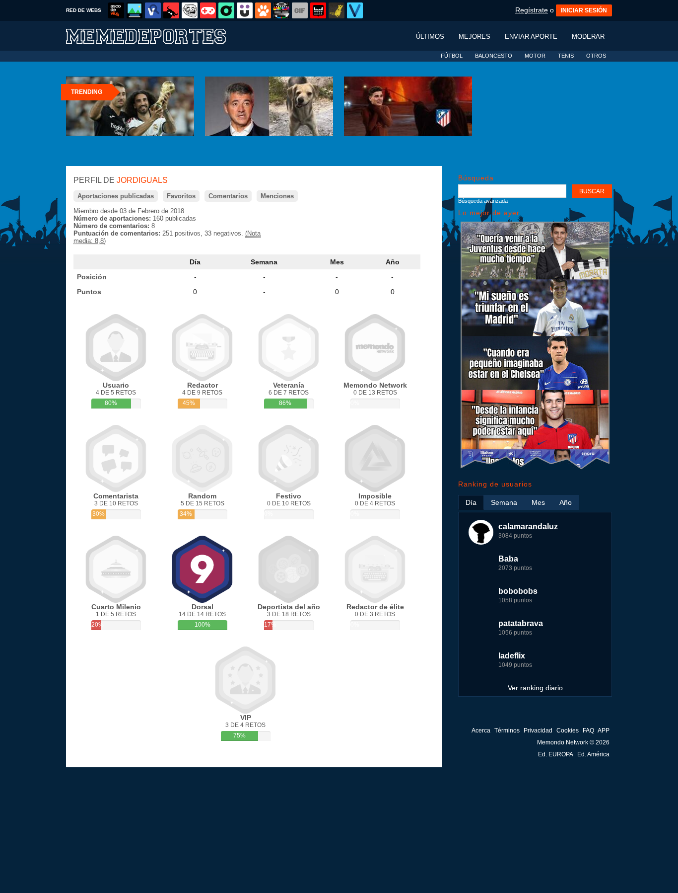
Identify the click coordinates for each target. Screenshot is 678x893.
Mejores (474, 36)
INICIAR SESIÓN (584, 10)
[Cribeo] (226, 10)
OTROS (596, 56)
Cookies (567, 730)
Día (195, 262)
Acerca (481, 730)
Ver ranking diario (535, 688)
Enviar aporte (531, 36)
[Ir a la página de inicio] (155, 35)
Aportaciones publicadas (115, 196)
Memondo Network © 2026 (573, 742)
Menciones (277, 196)
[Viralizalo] (355, 10)
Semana (264, 262)
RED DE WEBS (83, 10)
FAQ (588, 730)
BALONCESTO (493, 56)
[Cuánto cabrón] (190, 10)
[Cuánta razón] (134, 10)
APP (604, 730)
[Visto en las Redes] (153, 10)
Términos (507, 730)
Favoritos (181, 196)
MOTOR (535, 56)
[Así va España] (171, 10)
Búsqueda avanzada (483, 201)
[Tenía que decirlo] (318, 10)
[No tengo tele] (281, 10)
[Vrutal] (208, 10)
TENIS (566, 56)
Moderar (588, 36)
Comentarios (228, 196)
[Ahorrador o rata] (336, 10)
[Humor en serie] (245, 10)
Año (393, 262)
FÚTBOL (452, 56)
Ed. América (593, 754)
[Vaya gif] (300, 10)
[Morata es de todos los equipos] (535, 468)
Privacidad (538, 730)
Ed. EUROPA (555, 754)
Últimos (430, 36)
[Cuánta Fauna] (263, 10)
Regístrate (531, 10)
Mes (337, 262)
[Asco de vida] (116, 10)
